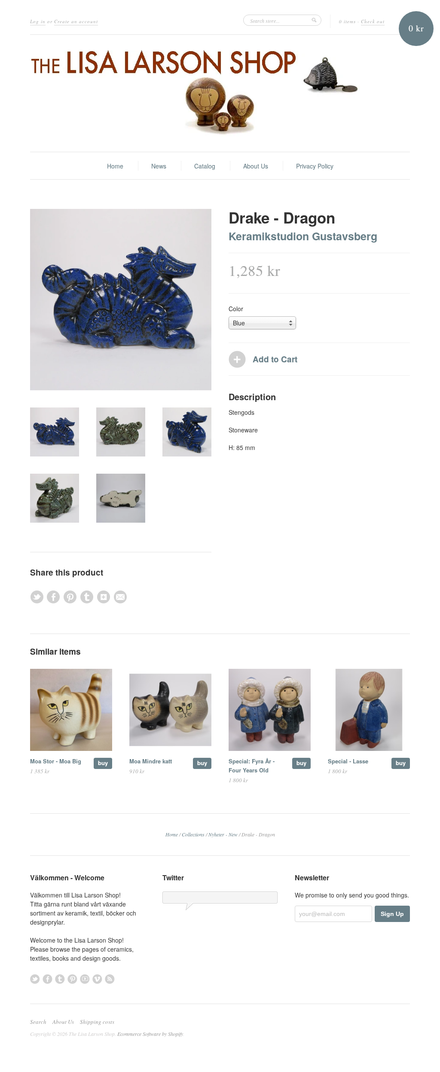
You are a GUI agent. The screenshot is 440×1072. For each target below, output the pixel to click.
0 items (347, 21)
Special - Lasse (348, 761)
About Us (255, 166)
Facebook (47, 979)
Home (115, 166)
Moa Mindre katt (150, 761)
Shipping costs (97, 1022)
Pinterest (72, 979)
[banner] (220, 93)
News (158, 166)
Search (38, 1022)
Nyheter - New (223, 834)
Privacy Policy (314, 166)
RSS (110, 979)
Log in (38, 21)
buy (103, 763)
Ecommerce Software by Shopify (150, 1033)
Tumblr (60, 979)
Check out (373, 21)
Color (236, 308)
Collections (193, 834)
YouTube (85, 979)
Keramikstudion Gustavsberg (303, 236)
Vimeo (97, 979)
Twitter (35, 979)
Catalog (204, 166)
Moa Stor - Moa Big (55, 761)
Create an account (76, 21)
